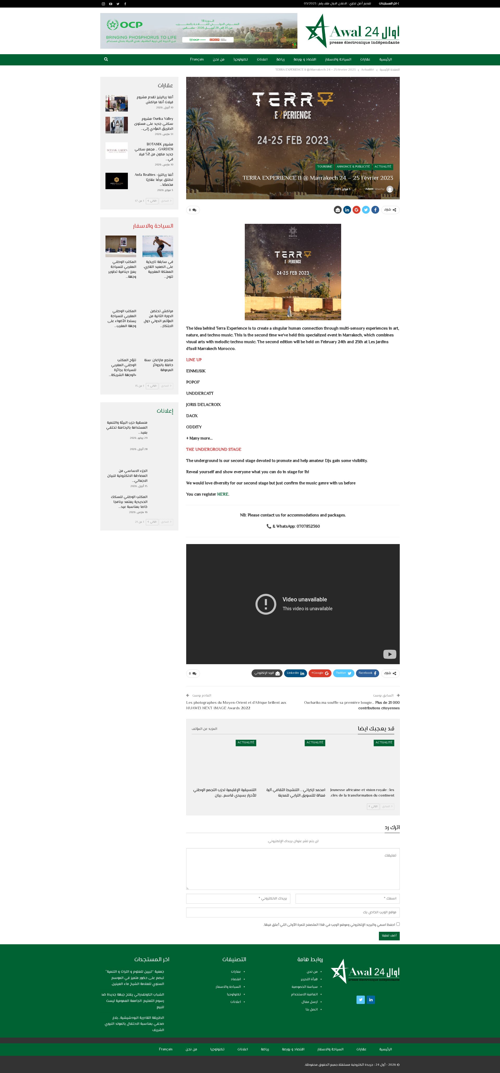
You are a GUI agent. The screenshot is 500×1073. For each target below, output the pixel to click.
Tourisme (324, 166)
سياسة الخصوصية (305, 987)
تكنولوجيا (241, 60)
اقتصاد (236, 979)
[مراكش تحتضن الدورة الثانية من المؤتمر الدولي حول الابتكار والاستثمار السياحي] (157, 295)
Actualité (382, 166)
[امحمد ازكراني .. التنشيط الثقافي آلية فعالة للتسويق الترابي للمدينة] (293, 762)
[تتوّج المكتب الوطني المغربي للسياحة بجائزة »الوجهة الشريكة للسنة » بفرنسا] (120, 345)
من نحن (218, 60)
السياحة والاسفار (338, 60)
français (197, 60)
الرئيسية (385, 60)
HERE (222, 494)
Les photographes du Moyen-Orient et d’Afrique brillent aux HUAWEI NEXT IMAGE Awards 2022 (236, 705)
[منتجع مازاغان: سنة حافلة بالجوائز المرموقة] (157, 345)
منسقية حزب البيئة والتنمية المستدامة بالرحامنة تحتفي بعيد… (126, 428)
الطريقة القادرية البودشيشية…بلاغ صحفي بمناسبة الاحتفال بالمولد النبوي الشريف (134, 1024)
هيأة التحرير (309, 979)
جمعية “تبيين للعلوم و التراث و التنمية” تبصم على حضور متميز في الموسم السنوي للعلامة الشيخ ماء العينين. (301, 3)
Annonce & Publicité (353, 166)
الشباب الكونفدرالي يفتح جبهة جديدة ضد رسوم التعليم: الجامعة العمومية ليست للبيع (132, 1001)
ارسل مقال (310, 1002)
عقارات (365, 60)
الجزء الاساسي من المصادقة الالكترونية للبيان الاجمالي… (127, 476)
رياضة (281, 60)
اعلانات (262, 60)
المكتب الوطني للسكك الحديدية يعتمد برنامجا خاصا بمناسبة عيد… (129, 502)
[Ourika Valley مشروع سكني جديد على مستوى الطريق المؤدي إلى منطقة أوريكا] (116, 125)
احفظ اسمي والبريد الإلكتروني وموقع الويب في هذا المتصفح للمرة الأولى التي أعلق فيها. (329, 925)
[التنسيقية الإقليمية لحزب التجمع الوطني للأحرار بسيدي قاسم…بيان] (224, 762)
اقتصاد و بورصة (305, 60)
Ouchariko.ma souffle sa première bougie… (352, 705)
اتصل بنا (311, 1009)
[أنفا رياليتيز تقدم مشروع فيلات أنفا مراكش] (116, 103)
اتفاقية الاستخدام (304, 994)
